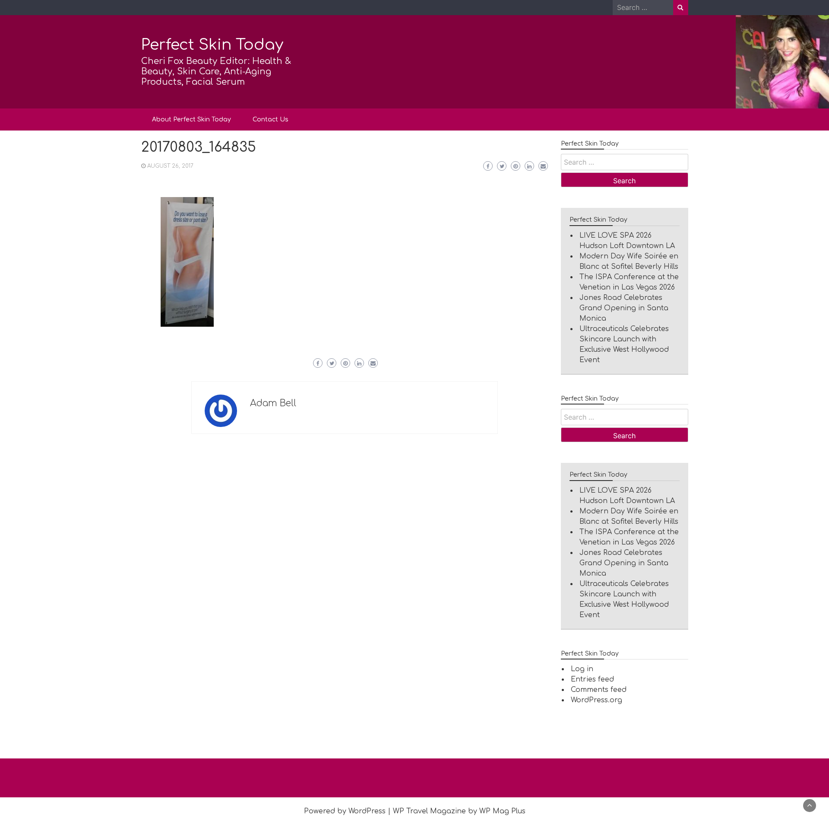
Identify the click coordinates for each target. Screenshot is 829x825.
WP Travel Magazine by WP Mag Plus (459, 811)
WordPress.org (596, 700)
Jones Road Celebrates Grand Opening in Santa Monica (623, 308)
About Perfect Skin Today (191, 119)
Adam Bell (273, 403)
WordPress (367, 811)
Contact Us (270, 119)
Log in (582, 669)
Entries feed (592, 679)
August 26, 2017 (170, 166)
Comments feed (598, 690)
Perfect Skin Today (212, 44)
